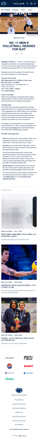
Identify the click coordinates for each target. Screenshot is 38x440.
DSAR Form (19, 412)
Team (22, 10)
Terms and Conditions (19, 408)
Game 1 (12, 88)
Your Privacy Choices (19, 416)
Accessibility (19, 424)
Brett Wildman (13, 127)
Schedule (15, 10)
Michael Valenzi (7, 165)
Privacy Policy (19, 400)
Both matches (10, 90)
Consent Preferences (19, 404)
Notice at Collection (19, 421)
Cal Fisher (6, 145)
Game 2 (17, 88)
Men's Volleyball (7, 231)
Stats (30, 10)
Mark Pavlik (10, 176)
